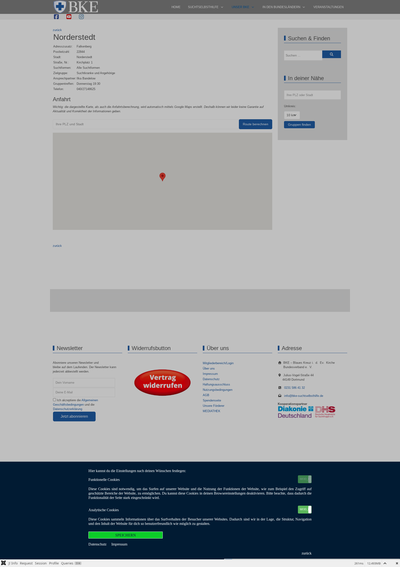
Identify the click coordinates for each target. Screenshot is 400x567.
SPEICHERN (125, 535)
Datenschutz (97, 544)
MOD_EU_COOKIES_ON (305, 479)
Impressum (119, 544)
